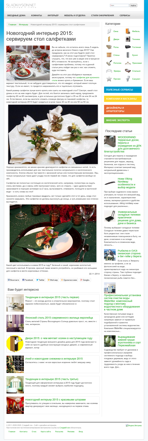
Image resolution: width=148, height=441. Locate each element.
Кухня (135, 54)
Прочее (117, 78)
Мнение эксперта (118, 120)
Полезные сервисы (119, 89)
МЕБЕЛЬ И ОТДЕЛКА (74, 15)
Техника (135, 39)
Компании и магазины (121, 98)
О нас (34, 431)
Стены (116, 54)
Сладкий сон (65, 427)
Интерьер (53, 15)
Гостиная (135, 47)
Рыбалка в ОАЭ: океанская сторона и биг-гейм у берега (129, 253)
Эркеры (117, 70)
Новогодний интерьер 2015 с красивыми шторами (55, 399)
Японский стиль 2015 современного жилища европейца (59, 317)
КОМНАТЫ (36, 15)
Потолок (117, 62)
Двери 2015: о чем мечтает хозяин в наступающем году (58, 338)
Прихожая (135, 62)
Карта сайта (46, 431)
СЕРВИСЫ (125, 15)
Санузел (135, 78)
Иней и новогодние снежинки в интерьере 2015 (54, 358)
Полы (116, 47)
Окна (115, 31)
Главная (12, 24)
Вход (81, 431)
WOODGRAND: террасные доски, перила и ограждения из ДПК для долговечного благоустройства (122, 144)
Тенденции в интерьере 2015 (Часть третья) (51, 379)
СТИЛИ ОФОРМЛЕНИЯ (102, 15)
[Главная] (22, 5)
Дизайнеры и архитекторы (115, 109)
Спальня (135, 70)
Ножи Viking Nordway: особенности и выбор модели (126, 183)
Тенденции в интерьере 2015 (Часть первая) (52, 297)
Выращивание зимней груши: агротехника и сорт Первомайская (129, 341)
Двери (116, 39)
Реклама (70, 431)
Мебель (135, 31)
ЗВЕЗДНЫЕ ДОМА (16, 15)
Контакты (23, 431)
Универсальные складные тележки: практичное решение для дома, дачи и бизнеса (129, 217)
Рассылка (59, 431)
